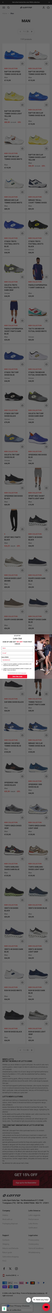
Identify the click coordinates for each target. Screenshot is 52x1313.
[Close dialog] (50, 636)
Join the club (17, 676)
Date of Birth (4, 657)
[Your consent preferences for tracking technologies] (4, 1308)
